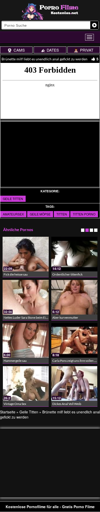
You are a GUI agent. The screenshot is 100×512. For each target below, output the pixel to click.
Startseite (7, 411)
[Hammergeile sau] (26, 340)
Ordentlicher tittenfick (67, 274)
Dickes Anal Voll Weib (66, 404)
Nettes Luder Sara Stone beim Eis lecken (30, 317)
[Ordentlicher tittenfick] (74, 254)
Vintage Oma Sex (15, 404)
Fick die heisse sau (16, 274)
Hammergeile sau (15, 361)
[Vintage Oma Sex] (26, 383)
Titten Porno (84, 214)
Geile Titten (13, 198)
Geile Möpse (40, 214)
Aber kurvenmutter (65, 317)
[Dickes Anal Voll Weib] (74, 383)
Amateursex (13, 214)
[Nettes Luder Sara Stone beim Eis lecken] (26, 297)
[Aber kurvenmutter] (74, 297)
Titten (61, 214)
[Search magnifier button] (94, 25)
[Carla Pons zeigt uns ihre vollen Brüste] (74, 340)
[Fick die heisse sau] (26, 254)
